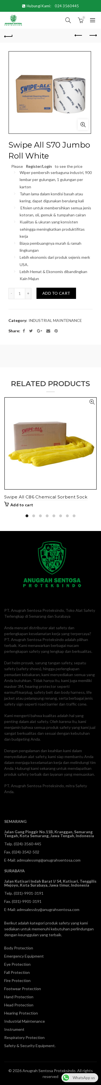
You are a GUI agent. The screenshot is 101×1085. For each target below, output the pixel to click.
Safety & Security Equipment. (30, 1045)
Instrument (14, 1029)
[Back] (8, 35)
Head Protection (18, 1004)
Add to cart (56, 293)
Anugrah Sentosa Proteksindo (48, 1070)
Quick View (92, 402)
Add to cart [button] (21, 504)
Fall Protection (17, 972)
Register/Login (39, 166)
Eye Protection (17, 964)
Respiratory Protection (24, 1037)
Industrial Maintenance (24, 1021)
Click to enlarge (83, 124)
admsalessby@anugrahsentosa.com (48, 909)
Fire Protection (17, 980)
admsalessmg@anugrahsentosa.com (49, 860)
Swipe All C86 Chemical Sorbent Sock (46, 497)
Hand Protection (18, 996)
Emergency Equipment (24, 956)
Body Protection (18, 948)
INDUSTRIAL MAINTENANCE (55, 320)
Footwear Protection (22, 988)
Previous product (79, 35)
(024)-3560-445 (27, 843)
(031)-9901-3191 (28, 893)
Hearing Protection (21, 1013)
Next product (93, 35)
